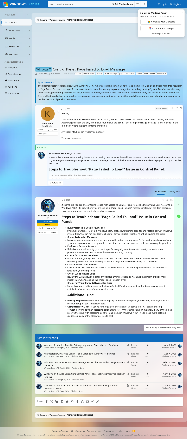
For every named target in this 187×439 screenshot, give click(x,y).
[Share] (172, 108)
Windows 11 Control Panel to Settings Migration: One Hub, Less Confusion (81, 345)
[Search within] (137, 4)
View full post (55, 182)
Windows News (77, 347)
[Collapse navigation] (27, 14)
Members (13, 54)
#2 (171, 200)
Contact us (80, 431)
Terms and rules (94, 431)
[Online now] (47, 212)
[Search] (144, 4)
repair (139, 73)
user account (149, 73)
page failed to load (126, 73)
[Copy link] (177, 108)
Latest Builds (13, 80)
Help (120, 431)
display (99, 73)
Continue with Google (163, 28)
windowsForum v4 (61, 431)
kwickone (42, 73)
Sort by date (160, 191)
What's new (14, 30)
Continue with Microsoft (163, 21)
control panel (88, 73)
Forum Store (13, 93)
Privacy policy (109, 431)
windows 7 (161, 73)
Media (12, 38)
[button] (29, 30)
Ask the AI (12, 87)
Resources (14, 46)
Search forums (14, 74)
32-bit (78, 73)
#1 (181, 108)
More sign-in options (161, 33)
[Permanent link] (166, 169)
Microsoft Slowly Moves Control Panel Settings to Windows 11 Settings (79, 353)
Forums (13, 22)
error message (111, 73)
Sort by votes (174, 191)
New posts (12, 67)
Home (127, 431)
